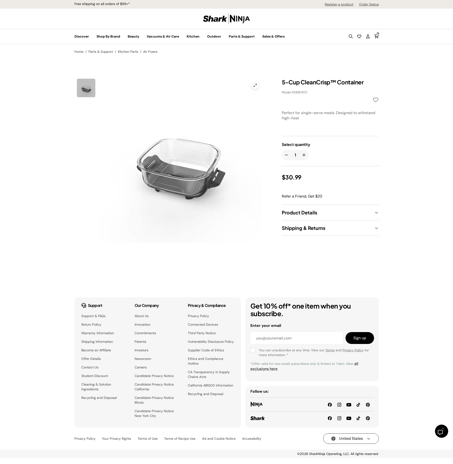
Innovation (142, 324)
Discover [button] (81, 36)
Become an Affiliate (96, 350)
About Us (142, 316)
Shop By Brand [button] (108, 36)
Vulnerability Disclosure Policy (211, 341)
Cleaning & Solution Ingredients (96, 386)
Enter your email (265, 325)
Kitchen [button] (193, 36)
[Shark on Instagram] (339, 418)
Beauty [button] (133, 36)
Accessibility (251, 438)
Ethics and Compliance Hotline (205, 361)
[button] (350, 36)
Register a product (339, 4)
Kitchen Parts (128, 51)
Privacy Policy (198, 316)
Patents (140, 341)
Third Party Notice (202, 333)
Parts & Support (100, 51)
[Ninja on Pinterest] (367, 404)
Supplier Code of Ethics (206, 350)
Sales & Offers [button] (273, 36)
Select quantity (296, 144)
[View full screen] (255, 85)
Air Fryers (150, 51)
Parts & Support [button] (242, 36)
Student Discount (94, 376)
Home (78, 51)
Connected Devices (203, 324)
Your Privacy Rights (116, 438)
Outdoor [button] (214, 36)
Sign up (359, 337)
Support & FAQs (93, 316)
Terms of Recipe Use (179, 438)
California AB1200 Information (210, 385)
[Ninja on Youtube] (348, 404)
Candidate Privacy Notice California (154, 386)
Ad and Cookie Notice (219, 438)
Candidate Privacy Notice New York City (154, 413)
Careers (141, 367)
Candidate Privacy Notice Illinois (154, 400)
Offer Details (91, 359)
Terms (330, 350)
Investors (141, 350)
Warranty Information (97, 333)
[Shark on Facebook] (329, 418)
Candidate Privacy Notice (154, 376)
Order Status (369, 4)
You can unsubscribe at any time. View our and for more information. (314, 352)
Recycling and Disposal (99, 398)
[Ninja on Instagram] (339, 404)
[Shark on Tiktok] (358, 418)
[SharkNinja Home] (226, 18)
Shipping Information (97, 341)
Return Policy (91, 324)
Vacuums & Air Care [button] (163, 36)
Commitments (145, 333)
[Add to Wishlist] (376, 101)
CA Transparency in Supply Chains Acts (209, 374)
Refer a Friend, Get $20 (302, 196)
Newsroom (143, 359)
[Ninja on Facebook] (329, 404)
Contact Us (89, 367)
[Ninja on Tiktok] (358, 404)
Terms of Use (148, 438)
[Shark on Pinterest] (367, 418)
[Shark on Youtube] (348, 418)
